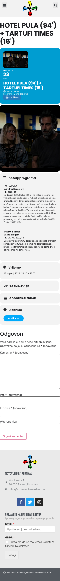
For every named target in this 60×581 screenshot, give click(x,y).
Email (9, 523)
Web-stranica (8, 421)
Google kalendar (22, 298)
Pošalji (12, 555)
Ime (11, 394)
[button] (55, 5)
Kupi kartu (14, 318)
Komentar (15, 352)
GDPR (10, 537)
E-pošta (14, 408)
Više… (20, 222)
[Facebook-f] (21, 502)
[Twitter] (30, 502)
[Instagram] (39, 502)
